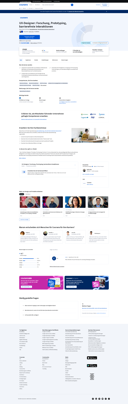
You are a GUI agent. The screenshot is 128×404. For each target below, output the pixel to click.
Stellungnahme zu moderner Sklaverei (73, 378)
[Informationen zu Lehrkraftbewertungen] (92, 166)
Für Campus (21, 380)
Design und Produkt (39, 8)
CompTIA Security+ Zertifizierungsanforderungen (94, 338)
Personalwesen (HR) (23, 341)
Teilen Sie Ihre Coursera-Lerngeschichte (96, 351)
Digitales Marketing (23, 339)
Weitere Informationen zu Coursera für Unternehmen (34, 119)
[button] (37, 5)
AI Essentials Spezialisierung (71, 331)
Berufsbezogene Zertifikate (25, 370)
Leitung (20, 363)
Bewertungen (64, 60)
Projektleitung (22, 345)
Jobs (20, 364)
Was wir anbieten (22, 361)
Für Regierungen (22, 378)
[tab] (21, 194)
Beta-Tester (44, 363)
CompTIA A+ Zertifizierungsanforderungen (96, 335)
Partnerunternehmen (69, 376)
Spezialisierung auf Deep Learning (72, 339)
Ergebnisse (28, 60)
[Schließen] (106, 11)
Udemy (20, 388)
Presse (66, 359)
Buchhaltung (21, 331)
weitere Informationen (101, 313)
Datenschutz (67, 364)
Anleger (66, 361)
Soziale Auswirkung (23, 384)
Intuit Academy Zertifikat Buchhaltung (49, 349)
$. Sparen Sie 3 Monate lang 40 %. (76, 11)
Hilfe (66, 366)
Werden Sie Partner (23, 382)
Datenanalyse (22, 337)
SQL (20, 349)
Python (20, 347)
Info (21, 60)
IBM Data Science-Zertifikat (47, 347)
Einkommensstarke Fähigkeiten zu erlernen (97, 343)
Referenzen (55, 60)
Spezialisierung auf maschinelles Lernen (73, 347)
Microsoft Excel (22, 343)
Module (36, 60)
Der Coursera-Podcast (46, 366)
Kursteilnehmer (45, 359)
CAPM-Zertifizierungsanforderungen (95, 333)
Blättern (24, 8)
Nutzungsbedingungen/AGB (70, 363)
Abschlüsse (21, 374)
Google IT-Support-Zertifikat (48, 337)
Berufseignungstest (92, 331)
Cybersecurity (22, 335)
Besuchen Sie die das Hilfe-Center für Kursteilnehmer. (94, 308)
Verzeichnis (67, 374)
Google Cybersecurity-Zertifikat (48, 333)
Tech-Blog (44, 368)
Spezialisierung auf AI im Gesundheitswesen (74, 337)
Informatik (31, 8)
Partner (43, 361)
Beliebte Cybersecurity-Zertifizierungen (96, 349)
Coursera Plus (22, 368)
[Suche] (72, 5)
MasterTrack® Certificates (24, 372)
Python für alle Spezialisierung (71, 351)
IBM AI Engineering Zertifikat (48, 343)
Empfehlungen (45, 60)
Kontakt (66, 370)
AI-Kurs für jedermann (69, 335)
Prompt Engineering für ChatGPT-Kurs (72, 349)
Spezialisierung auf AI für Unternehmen (73, 333)
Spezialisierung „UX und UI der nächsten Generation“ (49, 131)
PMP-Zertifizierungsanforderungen (95, 347)
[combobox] (55, 4)
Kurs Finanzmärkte (69, 345)
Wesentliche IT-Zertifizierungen (94, 341)
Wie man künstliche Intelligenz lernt (95, 345)
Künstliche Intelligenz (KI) (24, 333)
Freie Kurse (21, 386)
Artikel (66, 372)
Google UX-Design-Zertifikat (48, 341)
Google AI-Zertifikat (46, 331)
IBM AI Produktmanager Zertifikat (49, 345)
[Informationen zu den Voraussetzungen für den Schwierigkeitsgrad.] (66, 52)
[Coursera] (23, 5)
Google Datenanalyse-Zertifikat (48, 335)
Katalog (21, 366)
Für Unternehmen (22, 376)
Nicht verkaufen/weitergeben (71, 380)
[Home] (20, 8)
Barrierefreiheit (68, 368)
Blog (43, 364)
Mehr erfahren (34, 43)
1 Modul (24, 49)
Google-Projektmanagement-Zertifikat (50, 339)
